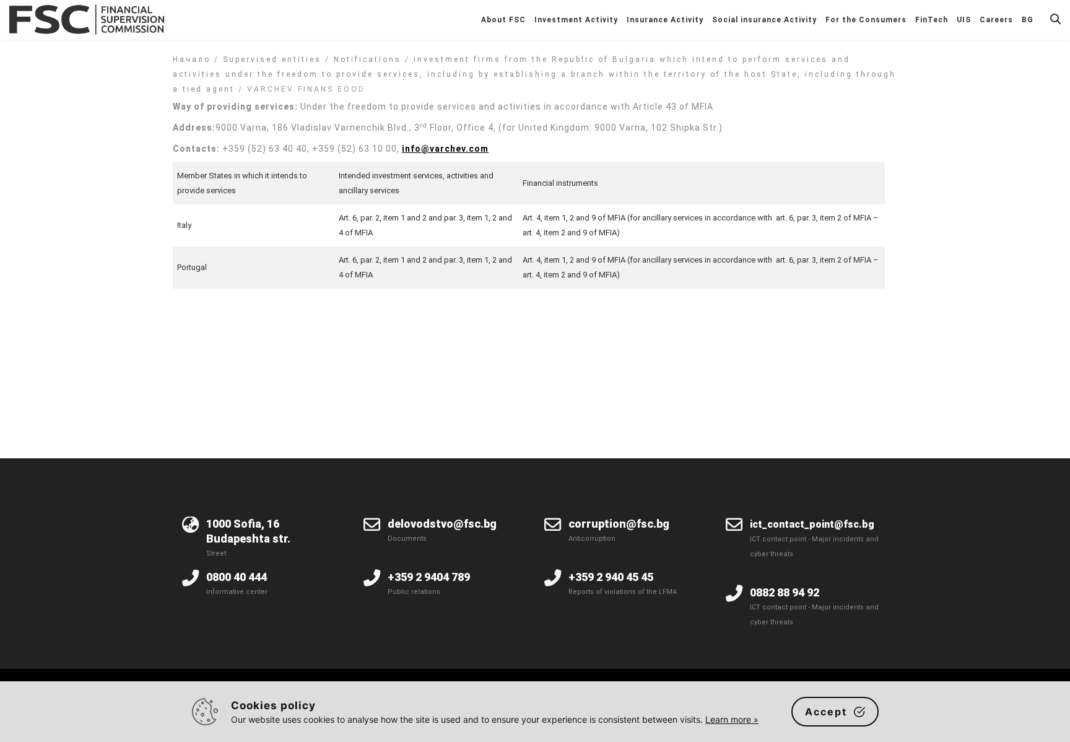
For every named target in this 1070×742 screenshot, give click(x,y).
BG (1027, 19)
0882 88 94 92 (784, 592)
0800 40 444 (236, 576)
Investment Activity (576, 19)
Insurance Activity (665, 19)
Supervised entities (272, 59)
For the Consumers (866, 19)
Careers (996, 19)
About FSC (503, 19)
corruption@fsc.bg (618, 523)
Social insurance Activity (764, 19)
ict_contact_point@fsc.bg (812, 524)
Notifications (367, 59)
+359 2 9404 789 (429, 576)
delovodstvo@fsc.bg (442, 523)
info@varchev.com (445, 149)
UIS (964, 19)
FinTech (931, 19)
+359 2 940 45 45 (610, 576)
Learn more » (732, 719)
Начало (192, 59)
